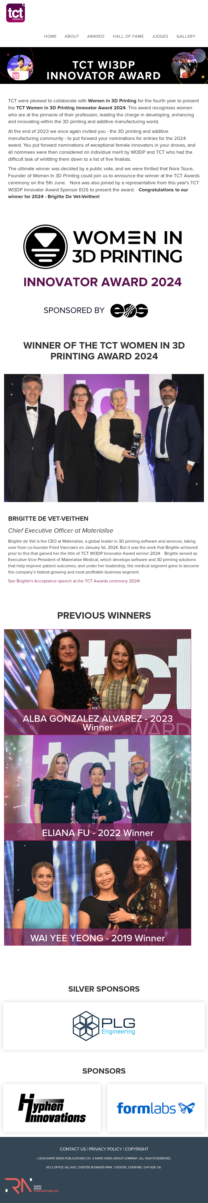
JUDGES (160, 36)
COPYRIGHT (136, 1149)
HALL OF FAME (128, 36)
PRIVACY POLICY (105, 1149)
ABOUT (72, 36)
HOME (50, 36)
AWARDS (96, 36)
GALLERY (186, 36)
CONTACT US (73, 1149)
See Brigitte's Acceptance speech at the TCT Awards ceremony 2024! (74, 581)
